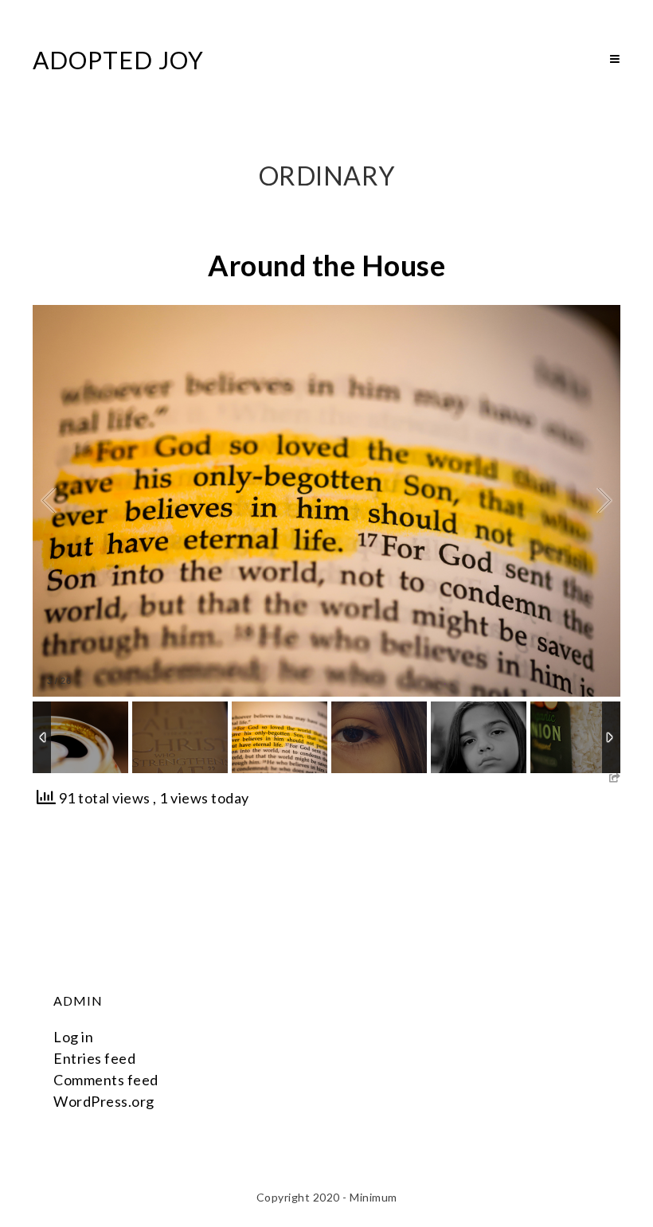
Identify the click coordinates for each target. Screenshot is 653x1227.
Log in (73, 1036)
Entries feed (94, 1058)
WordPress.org (103, 1101)
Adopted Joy (118, 59)
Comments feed (105, 1079)
